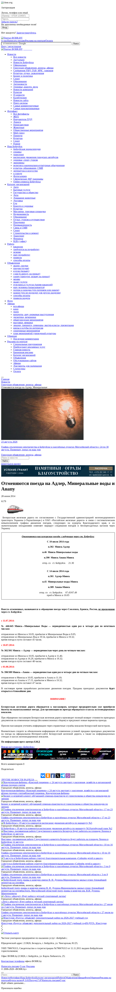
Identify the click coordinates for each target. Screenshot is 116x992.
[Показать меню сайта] (2, 377)
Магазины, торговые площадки (29, 211)
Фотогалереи (20, 176)
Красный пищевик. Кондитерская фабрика (47, 793)
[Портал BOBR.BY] (12, 38)
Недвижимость (21, 214)
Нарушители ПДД (22, 119)
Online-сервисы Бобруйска (27, 181)
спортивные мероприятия (26, 330)
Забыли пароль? (9, 21)
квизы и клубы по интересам (28, 328)
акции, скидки (20, 265)
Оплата (49, 40)
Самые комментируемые (26, 105)
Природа (17, 135)
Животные (18, 127)
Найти (5, 461)
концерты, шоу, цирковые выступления (33, 314)
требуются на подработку (26, 249)
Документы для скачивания (27, 366)
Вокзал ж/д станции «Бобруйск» (18, 747)
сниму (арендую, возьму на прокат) (31, 276)
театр (16, 311)
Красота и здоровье (23, 206)
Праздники (19, 222)
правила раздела (21, 298)
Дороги (17, 122)
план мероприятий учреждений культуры (34, 333)
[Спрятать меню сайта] (2, 972)
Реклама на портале (35, 40)
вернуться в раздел (11, 464)
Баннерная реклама (23, 352)
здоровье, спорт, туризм (25, 160)
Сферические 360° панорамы (28, 179)
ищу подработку (21, 255)
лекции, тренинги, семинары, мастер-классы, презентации (43, 325)
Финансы (18, 238)
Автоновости (20, 84)
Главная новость (21, 349)
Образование (20, 81)
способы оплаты (21, 260)
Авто (16, 187)
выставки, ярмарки (23, 322)
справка (17, 152)
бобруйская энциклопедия (26, 149)
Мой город (18, 133)
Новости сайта (20, 100)
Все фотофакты (21, 114)
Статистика (19, 368)
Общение (12, 336)
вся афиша (18, 306)
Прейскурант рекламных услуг (29, 347)
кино (15, 309)
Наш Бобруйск (14, 146)
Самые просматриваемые (26, 108)
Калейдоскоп (20, 97)
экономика (18, 162)
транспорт (18, 154)
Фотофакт (12, 111)
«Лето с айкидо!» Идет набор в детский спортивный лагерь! (32, 901)
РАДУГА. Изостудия (95, 923)
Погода (35, 980)
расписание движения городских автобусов (35, 157)
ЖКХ (16, 116)
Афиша (11, 303)
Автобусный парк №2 (101, 828)
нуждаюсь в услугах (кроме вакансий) (33, 284)
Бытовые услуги (21, 189)
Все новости (19, 57)
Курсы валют (19, 980)
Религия (17, 92)
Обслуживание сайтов (24, 360)
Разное (16, 143)
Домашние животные (24, 198)
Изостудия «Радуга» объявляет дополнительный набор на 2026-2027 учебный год (43, 923)
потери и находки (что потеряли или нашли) (36, 290)
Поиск (76, 43)
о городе (17, 173)
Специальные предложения (27, 344)
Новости (11, 54)
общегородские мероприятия (28, 320)
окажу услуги (20, 282)
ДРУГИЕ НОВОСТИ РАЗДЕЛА (17, 779)
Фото (10, 301)
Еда (15, 203)
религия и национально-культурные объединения (38, 165)
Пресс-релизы (20, 103)
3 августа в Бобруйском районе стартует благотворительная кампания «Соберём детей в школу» (51, 863)
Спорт (16, 78)
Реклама (30, 966)
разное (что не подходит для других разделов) (37, 292)
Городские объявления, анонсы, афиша (33, 68)
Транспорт (18, 236)
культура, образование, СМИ (28, 168)
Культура (18, 138)
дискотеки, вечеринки (24, 317)
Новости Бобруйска (23, 62)
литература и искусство (25, 171)
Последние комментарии (26, 339)
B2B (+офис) (19, 241)
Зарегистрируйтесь (26, 32)
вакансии (18, 246)
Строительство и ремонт (26, 233)
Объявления (13, 263)
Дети (15, 195)
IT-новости (19, 95)
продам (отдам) (21, 268)
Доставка (18, 200)
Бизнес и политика (23, 76)
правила (17, 257)
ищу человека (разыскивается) (29, 287)
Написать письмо (16, 40)
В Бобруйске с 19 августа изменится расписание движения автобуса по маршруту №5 (45, 828)
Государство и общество (25, 192)
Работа (10, 244)
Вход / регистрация (11, 46)
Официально (20, 65)
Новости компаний (23, 89)
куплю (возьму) (21, 271)
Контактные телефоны (12, 961)
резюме (17, 252)
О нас (4, 40)
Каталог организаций (18, 184)
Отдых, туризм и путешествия (29, 219)
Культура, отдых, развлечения (28, 73)
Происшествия (21, 124)
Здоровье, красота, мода (25, 87)
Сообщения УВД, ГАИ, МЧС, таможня (33, 70)
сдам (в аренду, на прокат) (26, 274)
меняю (16, 279)
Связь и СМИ (20, 227)
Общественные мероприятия (28, 130)
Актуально (18, 59)
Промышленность (22, 225)
